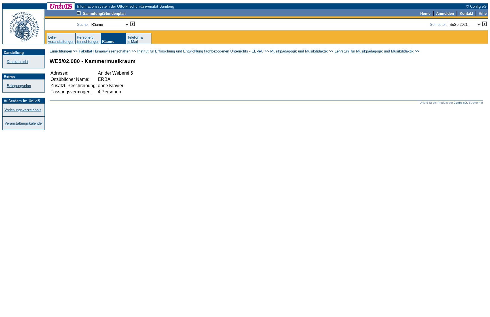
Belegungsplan (19, 86)
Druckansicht (17, 62)
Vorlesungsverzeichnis (23, 110)
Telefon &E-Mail (135, 39)
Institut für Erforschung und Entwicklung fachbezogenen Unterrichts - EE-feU (200, 51)
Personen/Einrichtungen (88, 39)
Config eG (460, 102)
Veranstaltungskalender (24, 123)
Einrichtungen (61, 51)
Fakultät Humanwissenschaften (104, 51)
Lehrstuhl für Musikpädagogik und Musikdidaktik (374, 51)
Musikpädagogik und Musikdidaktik (299, 51)
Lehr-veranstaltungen (61, 39)
